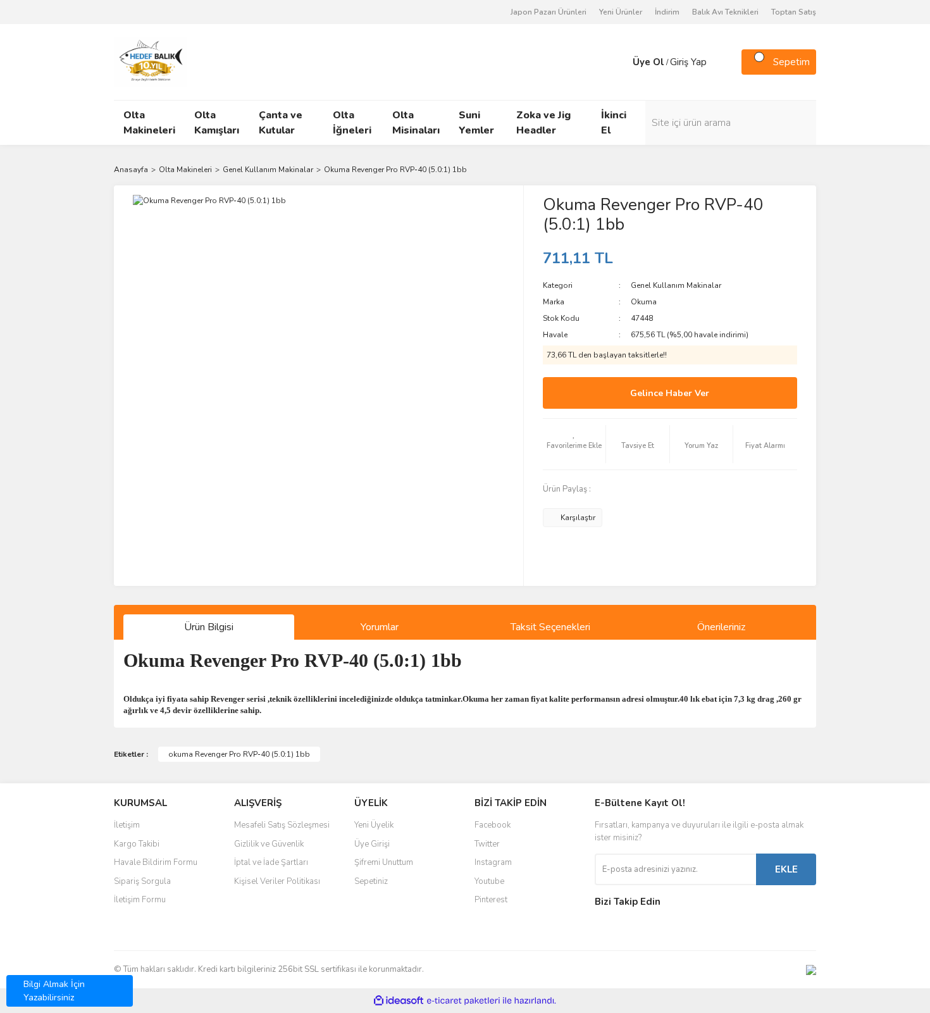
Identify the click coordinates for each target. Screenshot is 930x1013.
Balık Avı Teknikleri (725, 12)
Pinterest (490, 899)
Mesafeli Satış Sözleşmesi (282, 825)
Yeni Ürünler (620, 12)
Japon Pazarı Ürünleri (548, 12)
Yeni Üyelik (374, 825)
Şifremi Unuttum (383, 862)
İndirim (667, 12)
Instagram (493, 862)
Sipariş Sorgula (142, 881)
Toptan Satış (793, 12)
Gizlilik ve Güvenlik (269, 844)
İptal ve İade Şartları (271, 862)
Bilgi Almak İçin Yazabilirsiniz (54, 991)
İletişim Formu (140, 899)
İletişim (127, 825)
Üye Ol (648, 62)
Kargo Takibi (136, 844)
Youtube (489, 881)
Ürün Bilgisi (208, 627)
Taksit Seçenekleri (550, 627)
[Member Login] (620, 62)
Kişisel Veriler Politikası (277, 881)
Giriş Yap (688, 62)
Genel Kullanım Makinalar (676, 285)
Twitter (487, 844)
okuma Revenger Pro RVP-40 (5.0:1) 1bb (239, 754)
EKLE (786, 869)
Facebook (492, 825)
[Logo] (150, 61)
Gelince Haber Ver (669, 393)
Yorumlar (380, 627)
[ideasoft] (398, 1001)
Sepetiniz (371, 881)
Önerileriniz (721, 627)
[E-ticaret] (463, 1001)
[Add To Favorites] (574, 444)
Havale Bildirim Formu (155, 862)
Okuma (644, 302)
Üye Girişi (372, 844)
